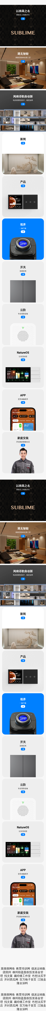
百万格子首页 (28, 1005)
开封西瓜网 (11, 1005)
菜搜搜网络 (8, 994)
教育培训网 (23, 994)
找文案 (8, 1001)
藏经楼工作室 (22, 1001)
